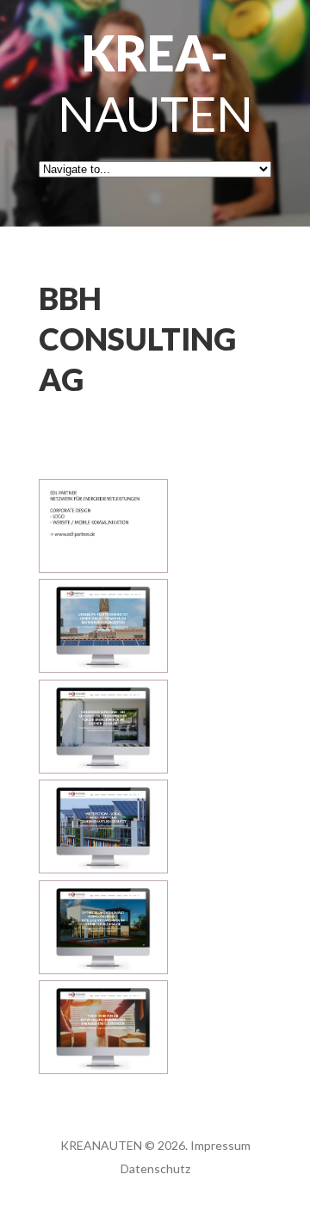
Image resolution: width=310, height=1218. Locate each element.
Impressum (220, 1145)
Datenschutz (155, 1168)
